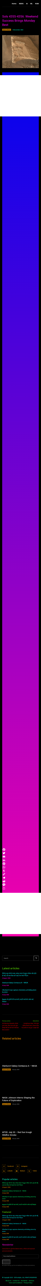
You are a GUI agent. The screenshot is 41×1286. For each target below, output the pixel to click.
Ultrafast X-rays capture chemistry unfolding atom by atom (19, 991)
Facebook (10, 1166)
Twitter (35, 1171)
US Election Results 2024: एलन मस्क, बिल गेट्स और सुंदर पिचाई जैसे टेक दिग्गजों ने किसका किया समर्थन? (10, 1026)
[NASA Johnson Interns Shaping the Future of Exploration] (20, 1084)
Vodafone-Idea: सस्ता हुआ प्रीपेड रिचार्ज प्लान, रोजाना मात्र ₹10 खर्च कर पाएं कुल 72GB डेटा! (30, 1025)
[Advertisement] (20, 95)
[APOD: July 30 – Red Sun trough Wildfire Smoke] (20, 1119)
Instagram (24, 1166)
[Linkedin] (4, 1171)
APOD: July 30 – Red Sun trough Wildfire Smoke (17, 1134)
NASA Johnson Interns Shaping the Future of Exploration (18, 1099)
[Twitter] (29, 1171)
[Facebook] (4, 1166)
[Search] (36, 958)
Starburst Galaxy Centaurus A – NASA (15, 983)
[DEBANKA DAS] (7, 944)
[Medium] (17, 1171)
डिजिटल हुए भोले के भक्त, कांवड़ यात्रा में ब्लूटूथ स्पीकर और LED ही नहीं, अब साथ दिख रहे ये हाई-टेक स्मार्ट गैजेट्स (19, 974)
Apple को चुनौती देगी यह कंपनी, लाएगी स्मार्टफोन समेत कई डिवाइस (17, 1000)
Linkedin (10, 1171)
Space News (6, 29)
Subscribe (6, 1262)
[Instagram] (18, 1166)
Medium (22, 1171)
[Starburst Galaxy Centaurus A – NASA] (20, 1053)
